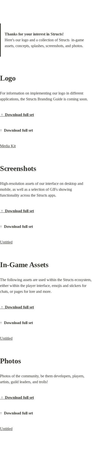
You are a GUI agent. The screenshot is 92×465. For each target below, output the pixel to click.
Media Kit (8, 146)
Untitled (6, 242)
